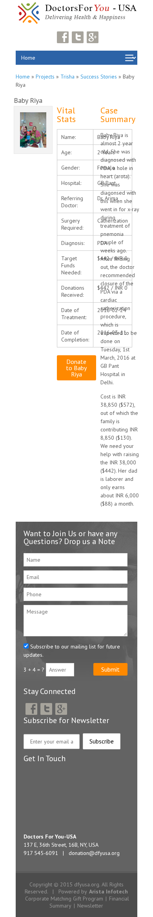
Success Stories (98, 76)
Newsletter (90, 905)
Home (23, 76)
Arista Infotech (108, 891)
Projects (45, 76)
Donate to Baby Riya (76, 368)
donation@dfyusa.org (94, 853)
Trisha (67, 76)
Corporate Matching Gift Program (64, 898)
